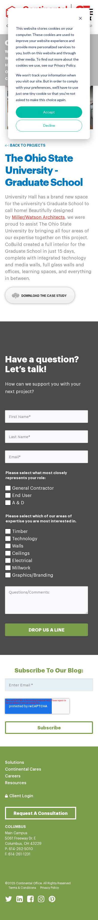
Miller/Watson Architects (38, 217)
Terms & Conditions (22, 887)
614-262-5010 (21, 849)
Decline (49, 125)
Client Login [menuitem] (21, 796)
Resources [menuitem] (15, 783)
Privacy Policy (49, 887)
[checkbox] (46, 495)
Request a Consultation (41, 813)
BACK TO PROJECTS (27, 145)
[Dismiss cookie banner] (80, 19)
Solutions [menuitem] (14, 763)
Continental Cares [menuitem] (23, 769)
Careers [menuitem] (13, 776)
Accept (49, 112)
